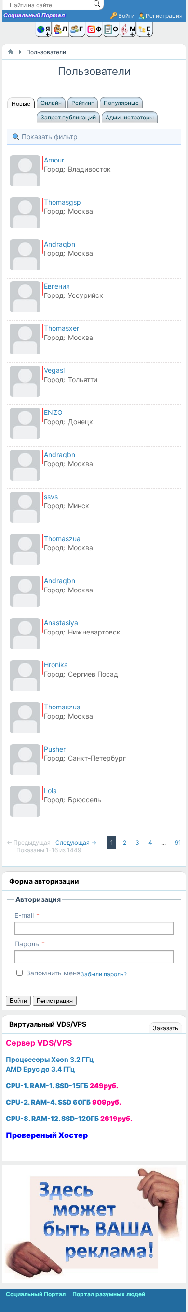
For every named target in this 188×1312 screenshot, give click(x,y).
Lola (50, 790)
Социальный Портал (34, 15)
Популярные (121, 102)
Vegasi (54, 370)
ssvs (51, 496)
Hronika (56, 665)
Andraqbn (59, 244)
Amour (54, 160)
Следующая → (76, 842)
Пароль (26, 944)
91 (178, 842)
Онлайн (51, 102)
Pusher (55, 749)
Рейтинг (82, 102)
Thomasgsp (62, 202)
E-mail (24, 915)
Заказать (165, 1028)
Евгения (57, 286)
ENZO (53, 412)
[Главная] (10, 51)
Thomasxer (61, 328)
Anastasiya (61, 623)
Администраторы (130, 117)
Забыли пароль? (104, 974)
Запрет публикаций (68, 117)
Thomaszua (62, 538)
